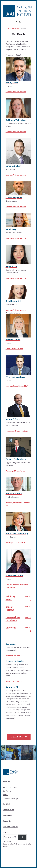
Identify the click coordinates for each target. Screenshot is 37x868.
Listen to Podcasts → (14, 681)
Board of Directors (14, 313)
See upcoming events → (15, 656)
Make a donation (18, 737)
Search (5, 833)
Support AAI (7, 816)
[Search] (22, 837)
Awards (5, 795)
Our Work (6, 804)
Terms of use (7, 841)
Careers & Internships (10, 799)
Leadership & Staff (14, 55)
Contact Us (7, 821)
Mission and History (10, 787)
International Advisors (13, 619)
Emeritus (11, 627)
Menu (18, 22)
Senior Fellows (10, 608)
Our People (7, 791)
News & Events (8, 810)
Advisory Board (11, 598)
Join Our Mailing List (10, 827)
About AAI (6, 782)
